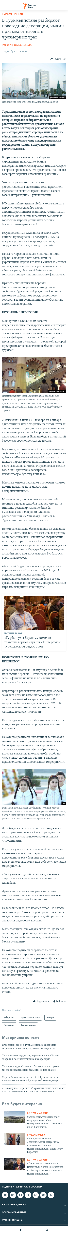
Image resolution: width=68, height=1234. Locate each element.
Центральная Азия (37, 1113)
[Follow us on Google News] (43, 1195)
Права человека (36, 1135)
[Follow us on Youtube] (5, 1195)
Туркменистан (12, 14)
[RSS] (51, 1195)
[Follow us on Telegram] (28, 1195)
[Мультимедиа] (21, 1230)
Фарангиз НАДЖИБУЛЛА (17, 45)
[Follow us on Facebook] (20, 1195)
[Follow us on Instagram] (13, 1195)
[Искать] (47, 1230)
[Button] (58, 59)
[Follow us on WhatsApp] (36, 1195)
